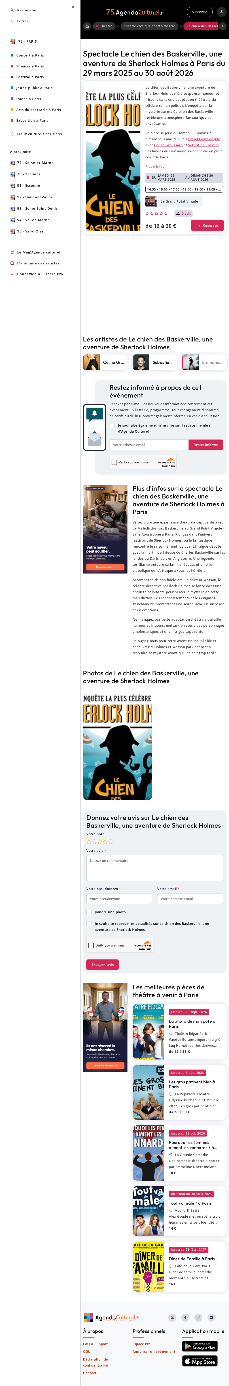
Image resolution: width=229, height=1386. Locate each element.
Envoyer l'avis (103, 964)
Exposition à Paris (32, 120)
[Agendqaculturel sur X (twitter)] (172, 1318)
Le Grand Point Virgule (179, 201)
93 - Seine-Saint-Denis (37, 208)
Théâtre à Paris (30, 66)
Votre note (95, 834)
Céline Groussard (168, 145)
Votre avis (95, 850)
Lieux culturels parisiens (36, 134)
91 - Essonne (28, 185)
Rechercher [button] (24, 10)
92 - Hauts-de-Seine (35, 197)
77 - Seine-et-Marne (35, 162)
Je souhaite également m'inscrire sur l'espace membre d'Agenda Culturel (164, 428)
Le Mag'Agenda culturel (35, 252)
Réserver (207, 225)
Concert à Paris (30, 55)
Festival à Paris (30, 77)
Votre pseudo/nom (102, 888)
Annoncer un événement (154, 1351)
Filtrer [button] (19, 21)
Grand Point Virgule (204, 139)
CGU (86, 1351)
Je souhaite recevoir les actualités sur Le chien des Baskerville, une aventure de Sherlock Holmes (152, 926)
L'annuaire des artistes (34, 263)
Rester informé (206, 444)
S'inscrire (199, 12)
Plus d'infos (154, 166)
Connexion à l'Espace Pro (36, 274)
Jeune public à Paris (34, 88)
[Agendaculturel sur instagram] (198, 1318)
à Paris (192, 1023)
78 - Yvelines (28, 174)
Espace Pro (142, 1344)
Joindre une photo (110, 912)
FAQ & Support (95, 1344)
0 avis (186, 213)
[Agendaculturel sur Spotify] (212, 1318)
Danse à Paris (28, 98)
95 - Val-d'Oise (30, 231)
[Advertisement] (155, 294)
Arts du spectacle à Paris (38, 109)
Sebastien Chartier (203, 145)
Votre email (167, 888)
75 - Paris (27, 41)
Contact (89, 1373)
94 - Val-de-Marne (33, 220)
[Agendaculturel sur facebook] (185, 1318)
